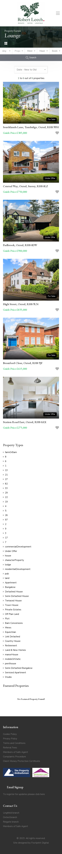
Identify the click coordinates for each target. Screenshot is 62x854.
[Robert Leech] (31, 22)
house (8, 555)
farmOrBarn (11, 452)
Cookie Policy (10, 734)
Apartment (11, 582)
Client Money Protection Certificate (21, 761)
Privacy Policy (10, 738)
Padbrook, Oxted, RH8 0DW (20, 245)
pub (7, 573)
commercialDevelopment (18, 546)
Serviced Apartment (15, 672)
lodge (8, 564)
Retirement (11, 645)
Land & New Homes (15, 650)
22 (6, 497)
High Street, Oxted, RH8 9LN (21, 304)
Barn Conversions (14, 623)
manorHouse (11, 654)
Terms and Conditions (14, 743)
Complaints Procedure (14, 756)
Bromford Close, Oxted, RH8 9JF (23, 363)
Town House (11, 605)
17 (6, 537)
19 (6, 501)
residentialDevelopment (17, 569)
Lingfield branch (11, 812)
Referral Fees (10, 747)
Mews (8, 627)
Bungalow (10, 587)
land (7, 578)
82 (6, 483)
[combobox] (6, 51)
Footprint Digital (40, 842)
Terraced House (13, 600)
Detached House (14, 591)
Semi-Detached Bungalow (19, 668)
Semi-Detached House (17, 596)
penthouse (10, 663)
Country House (12, 641)
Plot (7, 618)
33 (6, 488)
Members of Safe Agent (15, 752)
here (42, 794)
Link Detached (12, 636)
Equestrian (10, 632)
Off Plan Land (12, 614)
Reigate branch (11, 821)
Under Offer (11, 551)
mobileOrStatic (13, 659)
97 (6, 519)
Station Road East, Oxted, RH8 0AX (24, 422)
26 (6, 515)
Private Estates (13, 609)
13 (6, 470)
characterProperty (14, 560)
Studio (8, 677)
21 (6, 474)
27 (6, 479)
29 (6, 492)
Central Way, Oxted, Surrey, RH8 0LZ (25, 186)
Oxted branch (10, 817)
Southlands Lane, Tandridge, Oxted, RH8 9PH (31, 127)
